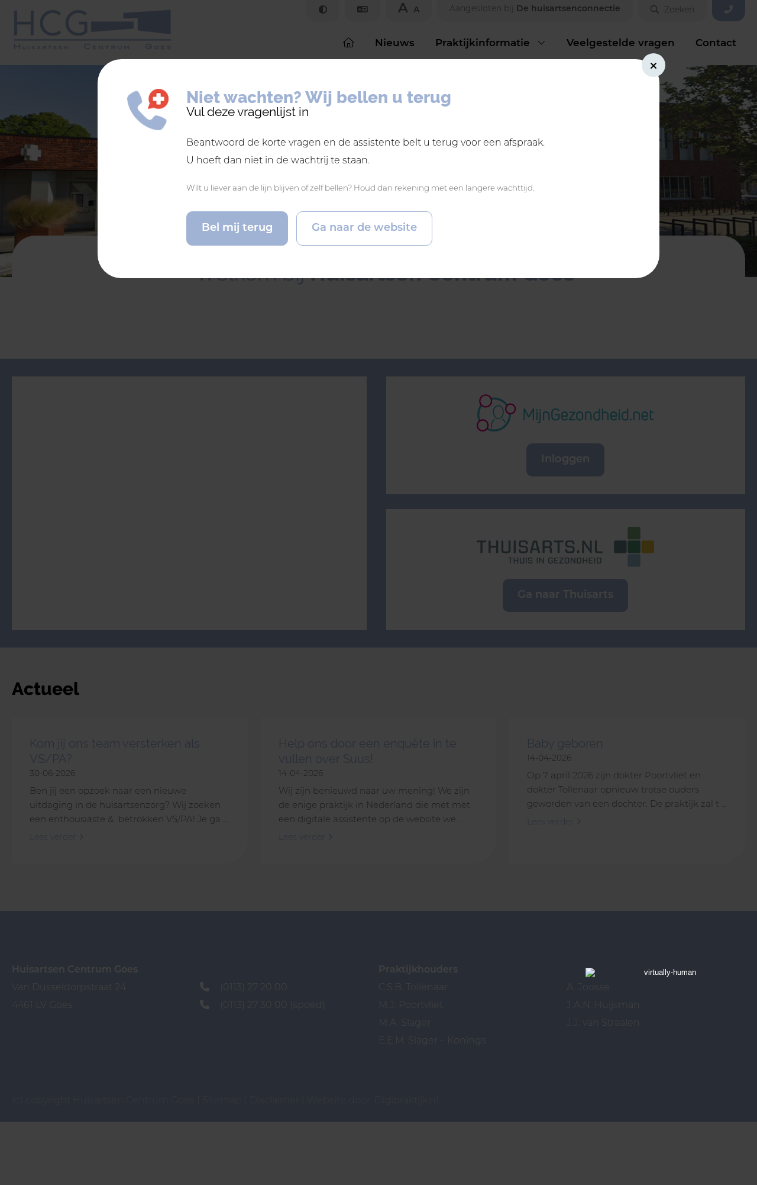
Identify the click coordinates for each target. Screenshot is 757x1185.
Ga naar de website (364, 228)
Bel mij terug (237, 228)
